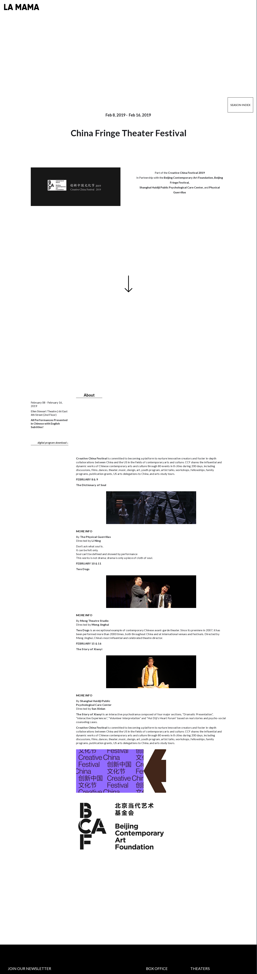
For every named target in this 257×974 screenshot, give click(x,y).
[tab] (89, 394)
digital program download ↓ (53, 442)
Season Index (240, 104)
